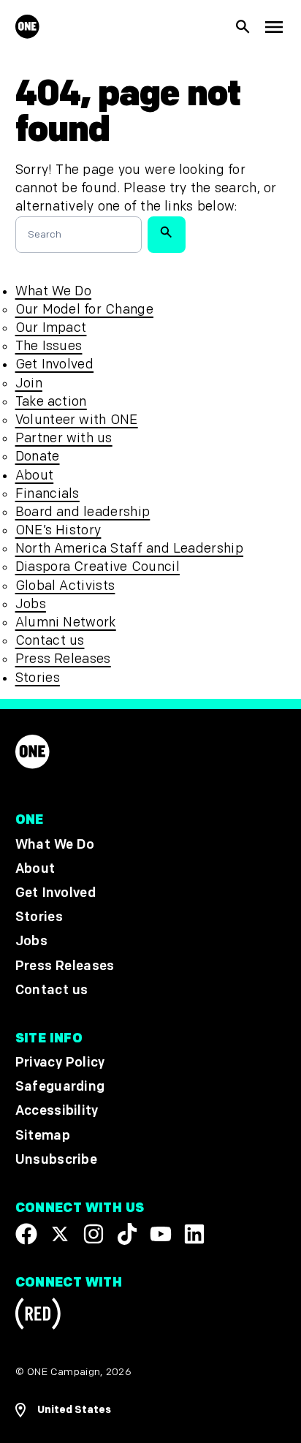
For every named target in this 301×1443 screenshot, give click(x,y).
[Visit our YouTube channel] (161, 1234)
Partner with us (64, 438)
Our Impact (51, 328)
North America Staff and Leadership (129, 548)
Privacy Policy (60, 1062)
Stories (37, 678)
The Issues (49, 346)
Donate (37, 456)
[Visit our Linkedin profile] (194, 1234)
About (34, 475)
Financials (47, 493)
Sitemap (42, 1135)
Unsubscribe (56, 1159)
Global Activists (65, 586)
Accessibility (57, 1111)
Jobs (30, 604)
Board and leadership (82, 512)
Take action (51, 401)
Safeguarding (60, 1086)
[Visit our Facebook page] (26, 1234)
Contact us (50, 640)
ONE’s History (58, 530)
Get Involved (54, 364)
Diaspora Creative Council (97, 567)
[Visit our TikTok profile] (127, 1234)
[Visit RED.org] (38, 1316)
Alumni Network (65, 622)
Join (28, 383)
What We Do (53, 291)
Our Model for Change (84, 309)
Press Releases (63, 659)
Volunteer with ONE (76, 420)
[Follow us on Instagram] (93, 1234)
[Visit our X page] (60, 1234)
